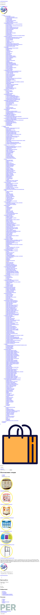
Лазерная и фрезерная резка (8, 120)
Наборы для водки (9, 364)
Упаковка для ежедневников (11, 289)
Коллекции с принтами (8, 215)
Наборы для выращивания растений (12, 361)
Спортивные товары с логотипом (9, 266)
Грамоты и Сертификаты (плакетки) (12, 64)
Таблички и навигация (8, 36)
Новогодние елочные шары (10, 311)
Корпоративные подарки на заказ (11, 136)
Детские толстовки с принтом (11, 217)
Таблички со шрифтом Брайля (11, 119)
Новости (3, 599)
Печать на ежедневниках (10, 75)
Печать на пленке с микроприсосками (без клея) (14, 25)
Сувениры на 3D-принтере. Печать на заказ (13, 143)
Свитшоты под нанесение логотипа (12, 384)
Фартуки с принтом (9, 229)
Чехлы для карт (8, 257)
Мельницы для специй (10, 175)
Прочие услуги (6, 89)
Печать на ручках (9, 77)
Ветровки (7, 405)
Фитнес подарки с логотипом (11, 270)
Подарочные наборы (7, 349)
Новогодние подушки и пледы (11, 305)
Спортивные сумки (9, 199)
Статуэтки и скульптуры (10, 416)
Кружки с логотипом (9, 73)
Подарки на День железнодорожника (12, 324)
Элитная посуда (9, 276)
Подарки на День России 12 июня (12, 333)
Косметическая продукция (10, 407)
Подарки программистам (10, 343)
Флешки (7, 245)
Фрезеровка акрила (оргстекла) (11, 122)
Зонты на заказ (8, 139)
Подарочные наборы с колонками (11, 353)
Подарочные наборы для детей (11, 357)
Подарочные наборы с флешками (11, 351)
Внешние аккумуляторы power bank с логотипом (14, 244)
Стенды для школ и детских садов (12, 97)
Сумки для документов (10, 198)
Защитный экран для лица (10, 46)
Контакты (4, 422)
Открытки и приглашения (10, 60)
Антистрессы (8, 208)
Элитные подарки (7, 275)
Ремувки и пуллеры (9, 286)
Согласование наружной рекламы (12, 17)
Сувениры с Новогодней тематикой (12, 84)
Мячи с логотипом (9, 150)
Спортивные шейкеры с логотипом (12, 271)
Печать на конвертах (9, 57)
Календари (8, 52)
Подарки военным (9, 321)
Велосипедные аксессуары (10, 269)
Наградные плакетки (9, 294)
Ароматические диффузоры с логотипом (13, 410)
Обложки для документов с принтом (12, 235)
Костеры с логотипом (9, 171)
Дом (5, 406)
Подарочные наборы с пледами (11, 373)
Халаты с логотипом (9, 386)
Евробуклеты (8, 54)
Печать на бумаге (9, 30)
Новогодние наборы (9, 303)
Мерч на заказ (6, 127)
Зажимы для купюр (9, 253)
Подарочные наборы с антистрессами (12, 358)
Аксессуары (8, 393)
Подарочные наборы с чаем (10, 374)
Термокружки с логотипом (10, 170)
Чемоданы (8, 192)
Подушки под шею (9, 154)
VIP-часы (7, 278)
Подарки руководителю (10, 319)
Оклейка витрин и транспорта (9, 115)
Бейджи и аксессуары (9, 262)
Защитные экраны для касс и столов (12, 45)
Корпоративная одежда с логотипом (10, 378)
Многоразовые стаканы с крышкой (12, 180)
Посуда (5, 159)
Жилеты (7, 396)
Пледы (7, 408)
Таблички (8, 40)
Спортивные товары (9, 152)
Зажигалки (8, 209)
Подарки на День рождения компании (12, 337)
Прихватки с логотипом (10, 412)
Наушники (8, 246)
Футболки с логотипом (10, 389)
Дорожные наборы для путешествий (12, 354)
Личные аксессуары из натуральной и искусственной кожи (14, 189)
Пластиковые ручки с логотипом (11, 185)
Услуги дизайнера (9, 90)
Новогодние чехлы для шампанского (12, 314)
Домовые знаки (8, 42)
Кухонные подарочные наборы (11, 372)
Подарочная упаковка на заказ (11, 133)
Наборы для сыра (9, 368)
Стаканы (7, 179)
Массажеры (8, 273)
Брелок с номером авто (10, 88)
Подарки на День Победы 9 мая (11, 327)
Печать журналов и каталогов (11, 56)
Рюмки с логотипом (9, 173)
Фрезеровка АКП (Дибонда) (11, 121)
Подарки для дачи (9, 155)
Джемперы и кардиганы (10, 388)
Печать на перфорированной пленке (12, 27)
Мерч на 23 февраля (9, 238)
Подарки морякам (9, 330)
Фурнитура (8, 283)
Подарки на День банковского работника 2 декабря (14, 335)
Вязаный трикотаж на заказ (10, 130)
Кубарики (8, 61)
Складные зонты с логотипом (11, 204)
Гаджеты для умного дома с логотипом (12, 247)
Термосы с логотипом (10, 163)
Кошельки (8, 258)
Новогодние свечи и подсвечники (12, 306)
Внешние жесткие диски (10, 241)
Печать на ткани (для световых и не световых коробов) (15, 35)
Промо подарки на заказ (10, 138)
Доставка (7, 92)
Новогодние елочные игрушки (11, 309)
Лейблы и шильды (9, 282)
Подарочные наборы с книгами (11, 356)
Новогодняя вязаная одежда (11, 307)
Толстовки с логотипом (10, 394)
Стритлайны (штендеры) (10, 16)
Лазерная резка (8, 124)
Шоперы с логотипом (9, 195)
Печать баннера (8, 24)
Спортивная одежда (9, 395)
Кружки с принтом (9, 221)
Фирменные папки (9, 62)
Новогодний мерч (9, 234)
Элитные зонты (8, 279)
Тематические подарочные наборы (12, 227)
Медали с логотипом (9, 299)
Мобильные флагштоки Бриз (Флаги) (12, 101)
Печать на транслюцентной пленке (12, 28)
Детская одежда (8, 399)
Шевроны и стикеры (9, 284)
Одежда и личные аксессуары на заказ (12, 142)
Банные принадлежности (10, 157)
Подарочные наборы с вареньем (11, 370)
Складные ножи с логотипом (11, 158)
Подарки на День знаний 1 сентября (12, 329)
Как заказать (4, 421)
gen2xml (7, 251)
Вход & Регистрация (3, 6)
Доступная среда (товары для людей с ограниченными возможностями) (16, 118)
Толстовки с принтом (9, 222)
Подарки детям (8, 317)
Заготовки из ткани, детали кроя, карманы (13, 281)
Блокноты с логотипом (10, 290)
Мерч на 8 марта (9, 237)
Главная (3, 474)
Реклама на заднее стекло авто (11, 117)
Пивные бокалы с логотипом (11, 172)
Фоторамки (8, 418)
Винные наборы (9, 366)
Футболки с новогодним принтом (12, 301)
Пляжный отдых (9, 148)
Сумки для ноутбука (9, 193)
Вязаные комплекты (9, 391)
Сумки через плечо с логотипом (11, 200)
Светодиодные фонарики (10, 214)
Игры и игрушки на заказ (10, 128)
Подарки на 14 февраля (10, 336)
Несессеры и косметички (10, 196)
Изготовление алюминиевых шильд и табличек (14, 37)
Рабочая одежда (8, 380)
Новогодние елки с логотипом (11, 302)
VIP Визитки (8, 50)
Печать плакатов (9, 53)
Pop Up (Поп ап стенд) (10, 102)
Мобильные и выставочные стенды (10, 100)
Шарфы (7, 392)
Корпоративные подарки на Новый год (10, 300)
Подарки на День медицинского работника (13, 340)
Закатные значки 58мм (10, 82)
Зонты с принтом (9, 233)
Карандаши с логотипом (10, 188)
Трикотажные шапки (9, 397)
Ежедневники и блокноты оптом (9, 287)
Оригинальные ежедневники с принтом (13, 224)
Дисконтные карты (9, 51)
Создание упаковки (9, 69)
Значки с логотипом (9, 295)
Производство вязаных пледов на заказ (12, 131)
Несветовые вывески (9, 21)
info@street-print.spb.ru (4, 1)
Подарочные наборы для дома (11, 350)
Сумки (5, 190)
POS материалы (7, 109)
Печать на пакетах (9, 65)
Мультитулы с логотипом (10, 145)
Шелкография (8, 83)
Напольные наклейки (9, 29)
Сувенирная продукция (8, 70)
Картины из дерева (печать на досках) (12, 43)
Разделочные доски (9, 177)
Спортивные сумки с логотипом (11, 268)
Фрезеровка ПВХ (9, 123)
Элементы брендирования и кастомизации (13, 379)
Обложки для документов (10, 260)
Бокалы (7, 161)
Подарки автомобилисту (10, 316)
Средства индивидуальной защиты (12, 213)
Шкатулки (8, 419)
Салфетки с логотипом (10, 413)
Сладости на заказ (9, 135)
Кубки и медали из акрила (10, 74)
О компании (4, 593)
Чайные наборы (9, 176)
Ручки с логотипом (7, 182)
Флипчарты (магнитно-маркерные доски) (13, 98)
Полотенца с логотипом (10, 409)
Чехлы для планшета (9, 194)
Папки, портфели (9, 254)
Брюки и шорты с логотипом (11, 385)
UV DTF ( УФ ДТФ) (9, 72)
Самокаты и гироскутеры (10, 267)
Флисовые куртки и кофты (10, 382)
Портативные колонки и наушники (12, 242)
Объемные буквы (9, 18)
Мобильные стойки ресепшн (11, 108)
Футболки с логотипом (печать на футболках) (14, 78)
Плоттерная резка (9, 34)
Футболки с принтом (9, 401)
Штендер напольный (9, 107)
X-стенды (7, 105)
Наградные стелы (9, 298)
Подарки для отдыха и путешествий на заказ (13, 134)
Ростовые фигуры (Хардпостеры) (11, 104)
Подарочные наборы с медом (11, 369)
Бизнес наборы (8, 365)
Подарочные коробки (9, 346)
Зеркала (7, 206)
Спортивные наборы (9, 359)
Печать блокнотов (9, 68)
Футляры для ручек (9, 186)
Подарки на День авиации (10, 323)
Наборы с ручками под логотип (11, 184)
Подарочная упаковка (9, 348)
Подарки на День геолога (10, 341)
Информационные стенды (10, 95)
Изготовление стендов (8, 94)
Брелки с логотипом (9, 211)
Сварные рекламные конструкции (12, 22)
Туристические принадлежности (11, 149)
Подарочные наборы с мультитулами (12, 367)
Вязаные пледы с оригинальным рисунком (13, 231)
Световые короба (9, 19)
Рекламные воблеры (9, 112)
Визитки (7, 49)
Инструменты (8, 153)
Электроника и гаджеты (8, 239)
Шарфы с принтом (9, 216)
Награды (7, 261)
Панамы (7, 402)
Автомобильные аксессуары (11, 147)
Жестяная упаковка (9, 347)
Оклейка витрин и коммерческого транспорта (14, 116)
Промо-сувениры (7, 205)
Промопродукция (9, 207)
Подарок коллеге (9, 325)
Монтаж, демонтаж (9, 91)
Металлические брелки (10, 212)
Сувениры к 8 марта (9, 86)
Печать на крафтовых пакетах (11, 67)
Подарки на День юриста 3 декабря (12, 322)
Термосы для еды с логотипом (11, 181)
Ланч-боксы (8, 167)
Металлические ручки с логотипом (12, 183)
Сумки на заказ (8, 141)
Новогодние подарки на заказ (11, 132)
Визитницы (8, 259)
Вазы (7, 417)
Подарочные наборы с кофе (10, 375)
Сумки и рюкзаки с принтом (11, 230)
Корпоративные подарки (8, 249)
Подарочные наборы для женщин (11, 360)
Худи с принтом (9, 218)
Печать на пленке (9, 26)
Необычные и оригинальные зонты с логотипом (14, 202)
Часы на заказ (8, 129)
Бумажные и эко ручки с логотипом (12, 187)
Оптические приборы (9, 156)
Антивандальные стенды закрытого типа (13, 99)
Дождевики (8, 404)
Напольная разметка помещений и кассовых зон (14, 44)
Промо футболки (9, 398)
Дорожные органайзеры (10, 255)
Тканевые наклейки (9, 285)
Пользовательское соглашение (7, 594)
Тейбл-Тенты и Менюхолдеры (11, 114)
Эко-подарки (8, 334)
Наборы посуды (9, 162)
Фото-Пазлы (8, 80)
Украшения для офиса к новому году (12, 310)
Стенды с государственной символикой (12, 96)
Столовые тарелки (9, 178)
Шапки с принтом (9, 220)
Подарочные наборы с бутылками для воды (13, 377)
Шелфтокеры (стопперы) (10, 113)
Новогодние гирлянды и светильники (12, 313)
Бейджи (7, 110)
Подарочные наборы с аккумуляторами (12, 355)
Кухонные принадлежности (10, 164)
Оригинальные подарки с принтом (12, 228)
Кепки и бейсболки (9, 390)
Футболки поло (8, 387)
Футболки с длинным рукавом (11, 383)
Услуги (3, 475)
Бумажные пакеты (9, 66)
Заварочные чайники (9, 160)
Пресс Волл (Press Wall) (10, 103)
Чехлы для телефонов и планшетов (12, 250)
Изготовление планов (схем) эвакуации (12, 38)
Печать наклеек (8, 59)
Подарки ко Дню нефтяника (11, 326)
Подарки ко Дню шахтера (10, 318)
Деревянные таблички (10, 41)
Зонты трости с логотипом (10, 203)
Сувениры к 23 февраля (10, 85)
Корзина (3, 602)
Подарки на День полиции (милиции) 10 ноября (14, 338)
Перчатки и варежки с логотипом (11, 381)
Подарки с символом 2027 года (11, 308)
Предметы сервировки (10, 165)
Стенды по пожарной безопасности (6, 504)
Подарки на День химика (10, 332)
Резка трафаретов (9, 125)
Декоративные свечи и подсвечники (12, 420)
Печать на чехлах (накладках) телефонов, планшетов (15, 81)
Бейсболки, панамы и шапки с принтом (12, 219)
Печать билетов (8, 58)
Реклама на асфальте (9, 93)
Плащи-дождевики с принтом (11, 223)
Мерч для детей (8, 236)
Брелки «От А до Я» (9, 210)
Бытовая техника (9, 243)
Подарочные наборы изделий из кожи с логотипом (14, 371)
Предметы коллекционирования (11, 265)
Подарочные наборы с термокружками (12, 352)
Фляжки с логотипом (9, 166)
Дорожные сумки (9, 197)
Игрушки (7, 415)
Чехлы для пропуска (9, 263)
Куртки (7, 403)
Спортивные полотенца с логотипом (12, 274)
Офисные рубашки (9, 400)
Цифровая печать (9, 48)
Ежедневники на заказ (10, 291)
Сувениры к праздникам (8, 315)
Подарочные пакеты (9, 345)
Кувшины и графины (9, 169)
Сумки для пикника (9, 191)
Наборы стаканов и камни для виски (12, 363)
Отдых (5, 144)
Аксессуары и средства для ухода (11, 411)
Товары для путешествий (10, 151)
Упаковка (5, 344)
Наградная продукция (8, 293)
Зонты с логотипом (7, 201)
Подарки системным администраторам (12, 342)
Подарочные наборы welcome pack (12, 376)
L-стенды (7, 106)
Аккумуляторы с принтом (10, 225)
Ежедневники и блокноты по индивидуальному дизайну (15, 140)
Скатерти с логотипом (10, 414)
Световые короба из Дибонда (11, 20)
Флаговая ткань (8, 33)
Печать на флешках (9, 76)
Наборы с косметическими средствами (12, 362)
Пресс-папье (8, 297)
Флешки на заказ (9, 137)
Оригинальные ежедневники (11, 292)
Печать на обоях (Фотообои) (11, 32)
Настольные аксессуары (10, 252)
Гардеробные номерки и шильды (11, 111)
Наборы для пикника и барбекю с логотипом (13, 146)
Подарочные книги (9, 277)
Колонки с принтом (9, 226)
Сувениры (4, 126)
